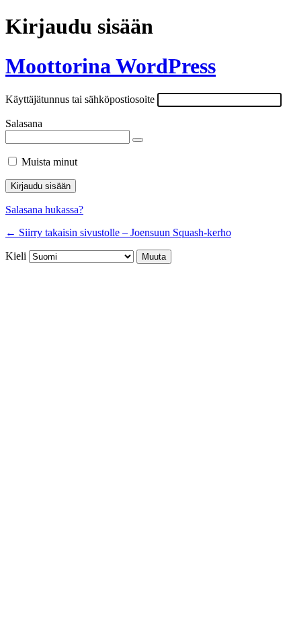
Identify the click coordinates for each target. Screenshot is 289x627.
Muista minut (49, 162)
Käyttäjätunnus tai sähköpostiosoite (80, 99)
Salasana (23, 123)
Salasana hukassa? (44, 209)
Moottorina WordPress (110, 66)
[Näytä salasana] (137, 140)
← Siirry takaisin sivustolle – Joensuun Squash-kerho (118, 232)
